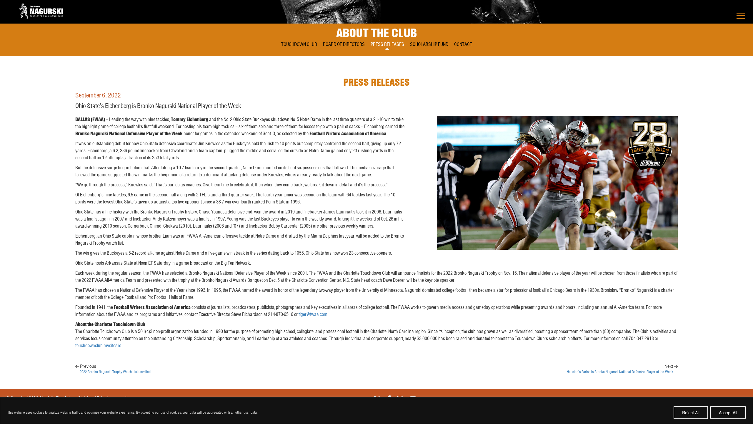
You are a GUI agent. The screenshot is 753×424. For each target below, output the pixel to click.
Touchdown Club (299, 44)
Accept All (728, 412)
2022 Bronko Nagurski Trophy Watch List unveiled (115, 372)
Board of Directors (344, 44)
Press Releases (387, 44)
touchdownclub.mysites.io (98, 345)
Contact (463, 44)
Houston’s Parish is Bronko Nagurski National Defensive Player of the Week (620, 372)
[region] (376, 410)
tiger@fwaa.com (313, 314)
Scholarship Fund (429, 44)
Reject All (690, 412)
